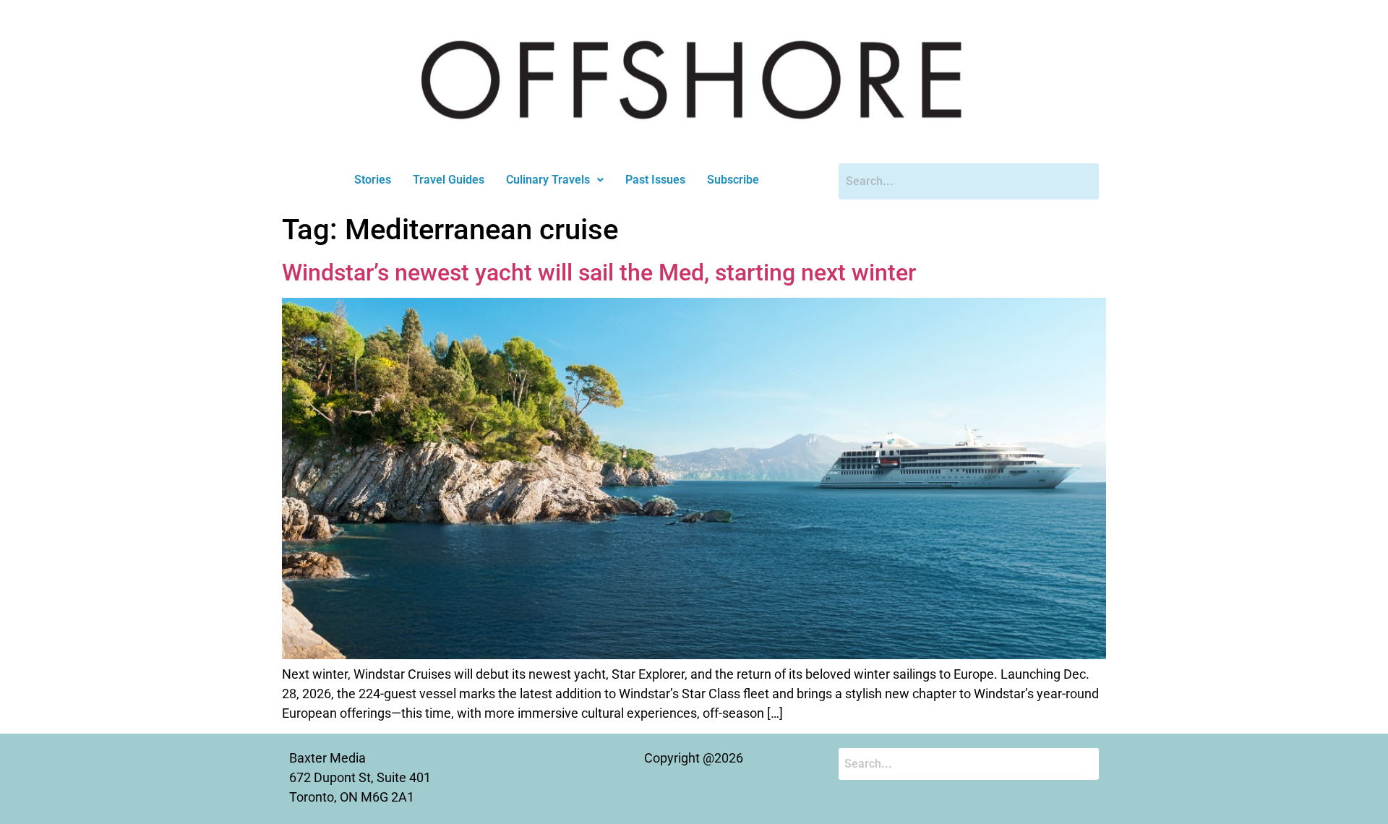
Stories (372, 179)
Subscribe (733, 179)
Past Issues (655, 179)
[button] (554, 180)
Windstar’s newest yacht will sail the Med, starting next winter (599, 272)
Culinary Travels (548, 179)
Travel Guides (448, 179)
